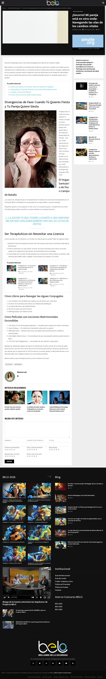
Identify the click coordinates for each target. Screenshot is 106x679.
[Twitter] (39, 663)
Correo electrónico (35, 440)
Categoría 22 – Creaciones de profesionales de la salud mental (27, 267)
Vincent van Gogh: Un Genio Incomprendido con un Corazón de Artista (85, 520)
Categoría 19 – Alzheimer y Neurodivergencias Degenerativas (58, 280)
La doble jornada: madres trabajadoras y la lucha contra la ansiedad (36, 409)
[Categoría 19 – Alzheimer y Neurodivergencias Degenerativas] (43, 281)
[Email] (66, 663)
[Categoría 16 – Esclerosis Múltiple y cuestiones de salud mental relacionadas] (39, 553)
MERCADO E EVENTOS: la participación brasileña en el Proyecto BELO (33, 623)
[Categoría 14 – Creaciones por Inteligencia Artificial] (39, 532)
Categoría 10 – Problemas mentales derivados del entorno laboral (39, 500)
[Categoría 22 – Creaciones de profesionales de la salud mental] (11, 268)
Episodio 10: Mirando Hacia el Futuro (94, 139)
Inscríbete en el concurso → (85, 67)
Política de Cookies (61, 587)
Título (51, 440)
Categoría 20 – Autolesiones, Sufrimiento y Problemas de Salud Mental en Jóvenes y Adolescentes (26, 282)
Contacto (58, 590)
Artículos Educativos (78, 11)
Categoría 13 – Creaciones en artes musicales (14, 542)
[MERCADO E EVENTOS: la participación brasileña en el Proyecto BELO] (8, 625)
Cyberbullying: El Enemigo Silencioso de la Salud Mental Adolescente (33, 89)
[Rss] (73, 663)
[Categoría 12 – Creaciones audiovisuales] (39, 513)
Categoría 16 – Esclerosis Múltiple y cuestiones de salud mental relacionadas (39, 563)
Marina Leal (78, 29)
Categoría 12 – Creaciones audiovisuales (38, 522)
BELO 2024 (58, 604)
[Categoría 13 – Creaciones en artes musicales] (14, 532)
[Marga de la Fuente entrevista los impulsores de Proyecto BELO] (27, 583)
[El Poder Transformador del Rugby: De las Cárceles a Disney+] (60, 486)
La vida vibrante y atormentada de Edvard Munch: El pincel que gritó (85, 531)
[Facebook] (33, 663)
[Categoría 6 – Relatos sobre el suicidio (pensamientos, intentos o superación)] (81, 152)
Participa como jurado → (84, 64)
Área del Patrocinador (62, 575)
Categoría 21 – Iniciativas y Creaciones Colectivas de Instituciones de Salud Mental (58, 268)
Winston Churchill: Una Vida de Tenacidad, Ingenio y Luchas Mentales (85, 543)
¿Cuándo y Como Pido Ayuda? (20, 92)
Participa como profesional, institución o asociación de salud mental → (87, 71)
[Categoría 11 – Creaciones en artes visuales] (14, 513)
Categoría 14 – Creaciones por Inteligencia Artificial (38, 542)
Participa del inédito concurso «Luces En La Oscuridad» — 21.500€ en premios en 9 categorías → (94, 89)
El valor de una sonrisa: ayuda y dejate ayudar (25, 95)
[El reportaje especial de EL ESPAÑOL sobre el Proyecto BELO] (8, 613)
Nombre (8, 440)
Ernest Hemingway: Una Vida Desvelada (81, 495)
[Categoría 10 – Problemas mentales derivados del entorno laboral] (39, 490)
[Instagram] (46, 663)
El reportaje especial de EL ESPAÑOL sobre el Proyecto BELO (31, 611)
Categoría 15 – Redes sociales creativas (12, 563)
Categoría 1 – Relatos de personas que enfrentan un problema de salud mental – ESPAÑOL (13, 501)
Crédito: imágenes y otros (64, 581)
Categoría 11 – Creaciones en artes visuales (13, 522)
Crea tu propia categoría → (85, 62)
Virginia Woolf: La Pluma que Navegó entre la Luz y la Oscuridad (95, 106)
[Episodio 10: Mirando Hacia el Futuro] (81, 140)
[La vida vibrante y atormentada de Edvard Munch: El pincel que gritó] (60, 533)
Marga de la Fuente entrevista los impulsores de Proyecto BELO (25, 603)
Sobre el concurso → (83, 60)
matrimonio (18, 364)
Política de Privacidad (62, 584)
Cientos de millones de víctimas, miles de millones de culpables (32, 87)
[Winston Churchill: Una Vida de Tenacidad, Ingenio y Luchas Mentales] (60, 545)
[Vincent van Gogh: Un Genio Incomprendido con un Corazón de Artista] (60, 521)
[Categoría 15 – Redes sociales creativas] (14, 553)
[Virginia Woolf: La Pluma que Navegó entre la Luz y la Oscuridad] (81, 106)
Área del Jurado (60, 578)
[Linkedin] (53, 663)
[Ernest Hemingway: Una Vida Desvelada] (60, 498)
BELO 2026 (58, 609)
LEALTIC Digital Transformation (62, 673)
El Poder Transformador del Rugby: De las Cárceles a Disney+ (85, 485)
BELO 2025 (58, 606)
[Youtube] (59, 663)
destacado (9, 364)
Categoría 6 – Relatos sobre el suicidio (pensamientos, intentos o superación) (94, 154)
